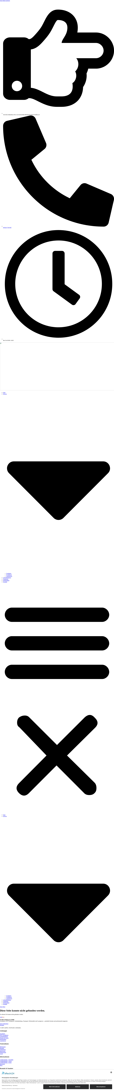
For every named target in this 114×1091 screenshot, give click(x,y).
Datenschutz (3, 1052)
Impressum (2, 1051)
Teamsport (5, 579)
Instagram (2, 1064)
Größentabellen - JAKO (6, 1061)
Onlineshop (3, 1049)
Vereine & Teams (4, 1038)
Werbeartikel (6, 580)
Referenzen (3, 1046)
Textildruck (9, 575)
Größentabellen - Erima (5, 1062)
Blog (1, 1065)
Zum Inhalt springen (5, 0)
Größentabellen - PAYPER (6, 1059)
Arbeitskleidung (7, 577)
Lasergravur (9, 576)
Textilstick (8, 573)
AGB (1, 1053)
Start (4, 392)
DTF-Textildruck (4, 1035)
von (2, 1017)
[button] (57, 698)
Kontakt (5, 582)
